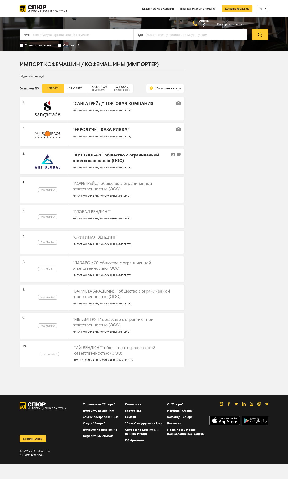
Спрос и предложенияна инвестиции (141, 431)
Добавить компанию (237, 8)
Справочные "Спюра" (99, 404)
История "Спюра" (180, 410)
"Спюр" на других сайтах (143, 423)
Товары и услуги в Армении (158, 8)
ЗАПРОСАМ (122, 88)
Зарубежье (133, 410)
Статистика (133, 404)
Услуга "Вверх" (94, 423)
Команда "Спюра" (180, 417)
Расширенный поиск (230, 24)
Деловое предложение (100, 429)
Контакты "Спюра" (33, 438)
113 (202, 24)
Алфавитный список (98, 436)
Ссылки (130, 417)
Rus (261, 8)
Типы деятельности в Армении (197, 8)
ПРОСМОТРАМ (98, 88)
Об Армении (134, 440)
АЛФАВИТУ (75, 88)
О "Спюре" (175, 404)
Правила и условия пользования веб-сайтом (186, 431)
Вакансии (174, 423)
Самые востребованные (100, 417)
